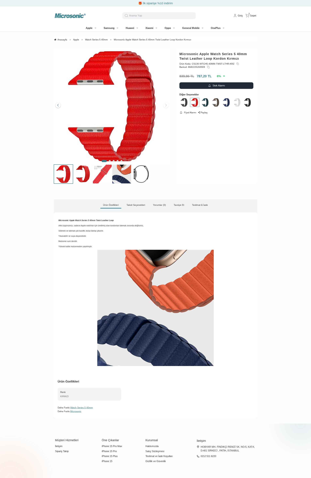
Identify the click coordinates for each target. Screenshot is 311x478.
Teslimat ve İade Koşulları (159, 456)
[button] (104, 161)
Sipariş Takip (62, 451)
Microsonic (75, 411)
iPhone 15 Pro (109, 451)
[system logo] (70, 15)
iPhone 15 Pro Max (112, 446)
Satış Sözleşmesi (154, 451)
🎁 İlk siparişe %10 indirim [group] (155, 3)
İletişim (59, 446)
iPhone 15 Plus (110, 456)
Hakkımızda (152, 446)
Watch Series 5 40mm (81, 407)
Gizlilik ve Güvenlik (155, 461)
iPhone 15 (107, 461)
